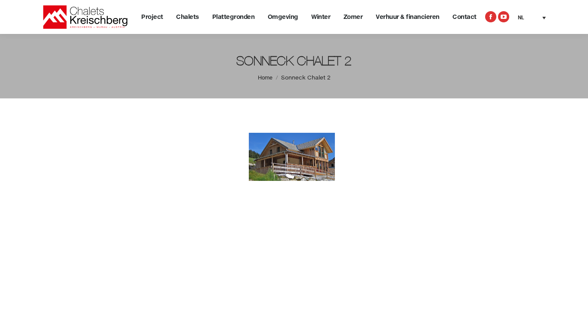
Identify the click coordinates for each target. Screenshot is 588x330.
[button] (532, 17)
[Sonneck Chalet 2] (294, 156)
